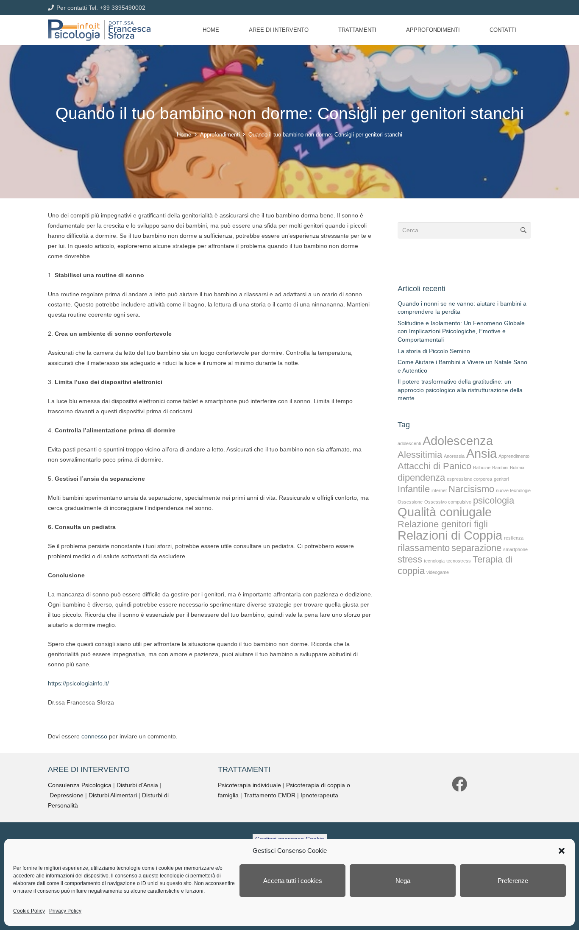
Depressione (67, 795)
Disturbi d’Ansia (137, 785)
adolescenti (409, 443)
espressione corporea (469, 479)
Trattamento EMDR (269, 795)
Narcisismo (471, 489)
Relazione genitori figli (443, 524)
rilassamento (424, 548)
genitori (501, 479)
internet (439, 490)
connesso (94, 736)
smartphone (515, 549)
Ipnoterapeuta (319, 795)
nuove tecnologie (513, 490)
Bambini (500, 467)
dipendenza (421, 477)
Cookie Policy (29, 911)
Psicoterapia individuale (249, 785)
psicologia (493, 500)
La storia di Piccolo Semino (434, 351)
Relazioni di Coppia (450, 535)
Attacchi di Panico (434, 466)
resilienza (513, 537)
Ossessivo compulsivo (447, 501)
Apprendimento (513, 456)
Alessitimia (420, 454)
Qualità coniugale (445, 512)
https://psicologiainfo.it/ (78, 683)
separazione (476, 548)
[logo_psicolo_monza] (99, 30)
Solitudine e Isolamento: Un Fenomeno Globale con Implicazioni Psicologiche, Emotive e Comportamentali (461, 331)
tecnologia (434, 560)
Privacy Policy (65, 911)
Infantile (414, 489)
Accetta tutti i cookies (292, 880)
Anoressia (454, 456)
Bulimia (517, 467)
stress (410, 559)
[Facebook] (459, 784)
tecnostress (458, 560)
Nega (402, 880)
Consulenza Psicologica (79, 785)
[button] (561, 850)
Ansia (481, 453)
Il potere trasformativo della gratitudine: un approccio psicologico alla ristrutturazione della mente (460, 389)
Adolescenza (458, 441)
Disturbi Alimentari (113, 795)
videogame (437, 572)
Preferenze (513, 880)
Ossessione (410, 501)
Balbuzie (481, 467)
